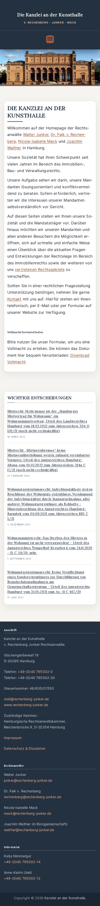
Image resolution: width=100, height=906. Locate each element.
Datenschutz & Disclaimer (24, 748)
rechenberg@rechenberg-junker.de (32, 797)
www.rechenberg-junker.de (26, 705)
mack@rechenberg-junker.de (27, 813)
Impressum (13, 738)
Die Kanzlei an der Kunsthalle (50, 15)
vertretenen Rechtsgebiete (40, 269)
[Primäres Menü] (50, 39)
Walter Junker (36, 134)
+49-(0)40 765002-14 (22, 862)
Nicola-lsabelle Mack (37, 141)
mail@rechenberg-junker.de (26, 699)
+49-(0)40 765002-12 (22, 878)
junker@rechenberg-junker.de (28, 780)
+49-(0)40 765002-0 (35, 672)
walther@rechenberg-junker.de (29, 830)
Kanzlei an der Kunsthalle (64, 898)
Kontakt (14, 299)
